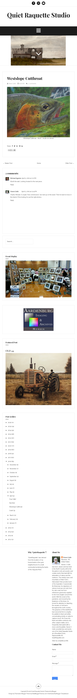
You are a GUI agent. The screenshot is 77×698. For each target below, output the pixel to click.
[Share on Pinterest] (20, 146)
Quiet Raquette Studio (38, 15)
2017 (9, 457)
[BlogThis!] (11, 150)
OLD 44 (10, 350)
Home (39, 163)
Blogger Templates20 (62, 694)
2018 (9, 453)
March (12, 515)
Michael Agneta (15, 178)
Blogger (54, 691)
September (13, 476)
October (12, 472)
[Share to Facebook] (15, 150)
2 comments (32, 83)
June (11, 488)
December (13, 465)
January (12, 523)
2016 (9, 461)
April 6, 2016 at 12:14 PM (29, 191)
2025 (10, 426)
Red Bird (12, 503)
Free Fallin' (12, 499)
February (13, 519)
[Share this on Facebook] (12, 146)
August (12, 480)
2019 (9, 450)
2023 (10, 434)
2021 (9, 442)
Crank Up (12, 510)
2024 (10, 430)
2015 (9, 528)
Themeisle (18, 694)
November (13, 468)
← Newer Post (7, 163)
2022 (10, 438)
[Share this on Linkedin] (22, 146)
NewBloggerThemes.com (39, 694)
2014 (9, 532)
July (11, 484)
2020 (10, 446)
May (11, 492)
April (11, 496)
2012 (9, 539)
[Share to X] (13, 150)
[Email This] (9, 150)
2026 (10, 422)
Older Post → (69, 163)
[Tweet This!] (14, 146)
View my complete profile (60, 641)
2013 (9, 535)
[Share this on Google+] (17, 146)
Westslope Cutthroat (24, 78)
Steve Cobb (14, 191)
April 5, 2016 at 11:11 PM (29, 178)
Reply (12, 184)
